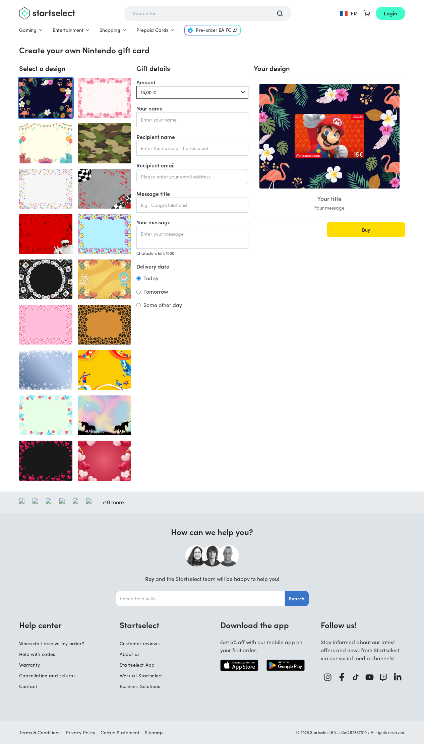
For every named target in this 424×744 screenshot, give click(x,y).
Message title (153, 193)
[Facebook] (342, 677)
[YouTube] (370, 677)
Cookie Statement (120, 732)
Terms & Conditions (39, 732)
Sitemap (154, 732)
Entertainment (68, 30)
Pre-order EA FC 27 (216, 30)
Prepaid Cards (152, 30)
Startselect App (137, 665)
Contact (28, 686)
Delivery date (152, 266)
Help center (40, 624)
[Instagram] (328, 677)
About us (130, 654)
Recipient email (155, 165)
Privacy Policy (80, 732)
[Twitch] (384, 677)
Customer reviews (140, 643)
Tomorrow (155, 291)
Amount (146, 82)
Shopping (110, 30)
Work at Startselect (141, 675)
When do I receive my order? (51, 643)
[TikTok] (356, 677)
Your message (153, 222)
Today (151, 278)
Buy (366, 229)
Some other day (162, 305)
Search (296, 598)
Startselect (139, 624)
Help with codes (37, 654)
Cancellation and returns (47, 675)
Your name (149, 108)
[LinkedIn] (398, 677)
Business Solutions (140, 686)
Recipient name (155, 136)
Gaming (28, 30)
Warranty (29, 665)
